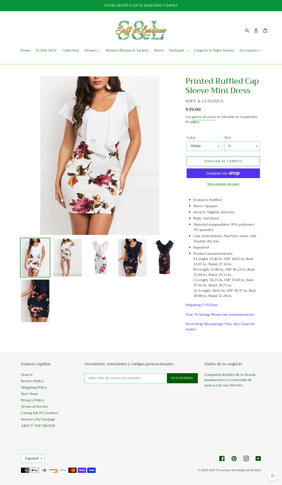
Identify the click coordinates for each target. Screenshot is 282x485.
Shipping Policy (34, 387)
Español (32, 458)
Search (27, 375)
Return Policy (32, 381)
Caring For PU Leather (39, 413)
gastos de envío (204, 117)
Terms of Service (35, 407)
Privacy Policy (32, 400)
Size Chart (29, 394)
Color (191, 137)
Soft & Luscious (219, 470)
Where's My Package (38, 419)
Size (227, 137)
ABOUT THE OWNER (38, 426)
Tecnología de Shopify (246, 470)
